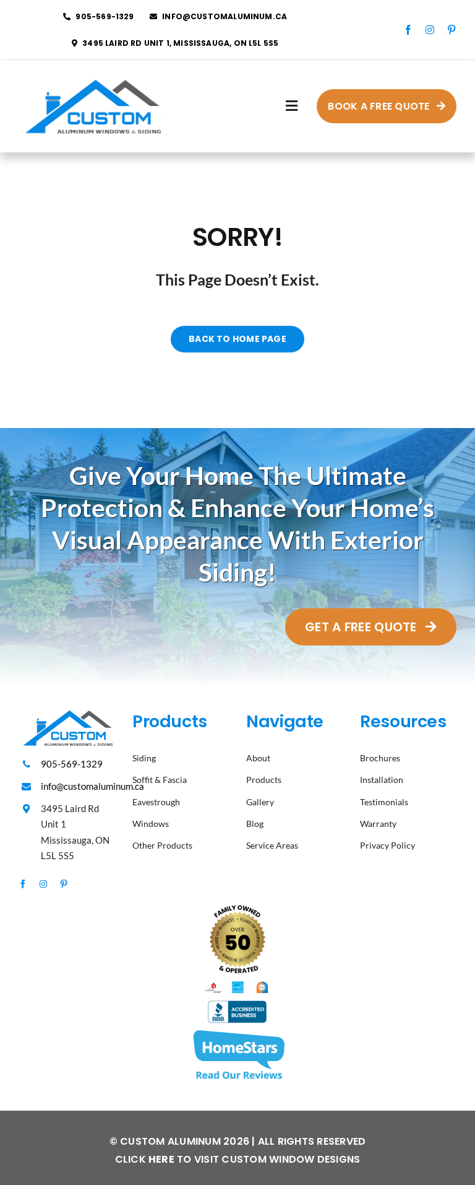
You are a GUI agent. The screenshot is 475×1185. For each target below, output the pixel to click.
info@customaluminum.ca (92, 786)
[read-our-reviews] (237, 1031)
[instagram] (430, 30)
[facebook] (408, 30)
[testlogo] (92, 77)
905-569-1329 (72, 763)
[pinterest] (451, 30)
